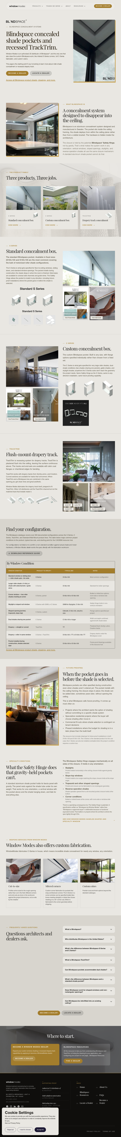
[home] (17, 6)
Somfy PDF (68, 505)
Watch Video (95, 505)
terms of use (109, 1131)
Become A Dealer (103, 6)
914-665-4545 (11, 1099)
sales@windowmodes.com (17, 1102)
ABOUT (68, 6)
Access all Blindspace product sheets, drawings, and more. (30, 80)
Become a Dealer (17, 73)
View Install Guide (96, 317)
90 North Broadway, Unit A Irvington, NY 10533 (18, 1095)
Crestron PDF (68, 509)
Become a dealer (49, 1013)
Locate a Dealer (40, 73)
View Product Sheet (70, 317)
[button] (38, 6)
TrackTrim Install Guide (98, 509)
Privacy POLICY (93, 1131)
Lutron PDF (77, 505)
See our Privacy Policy (12, 1123)
